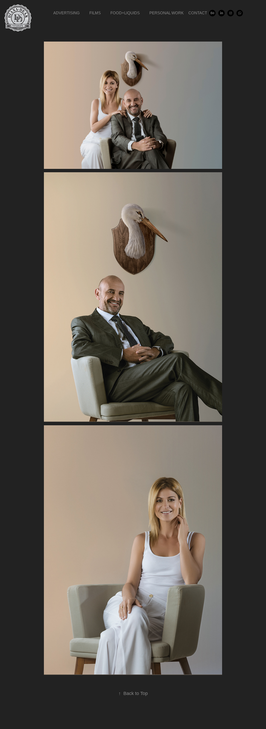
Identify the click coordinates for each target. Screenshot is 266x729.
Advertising (66, 13)
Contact (197, 13)
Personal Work (166, 13)
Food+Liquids (125, 13)
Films (95, 13)
